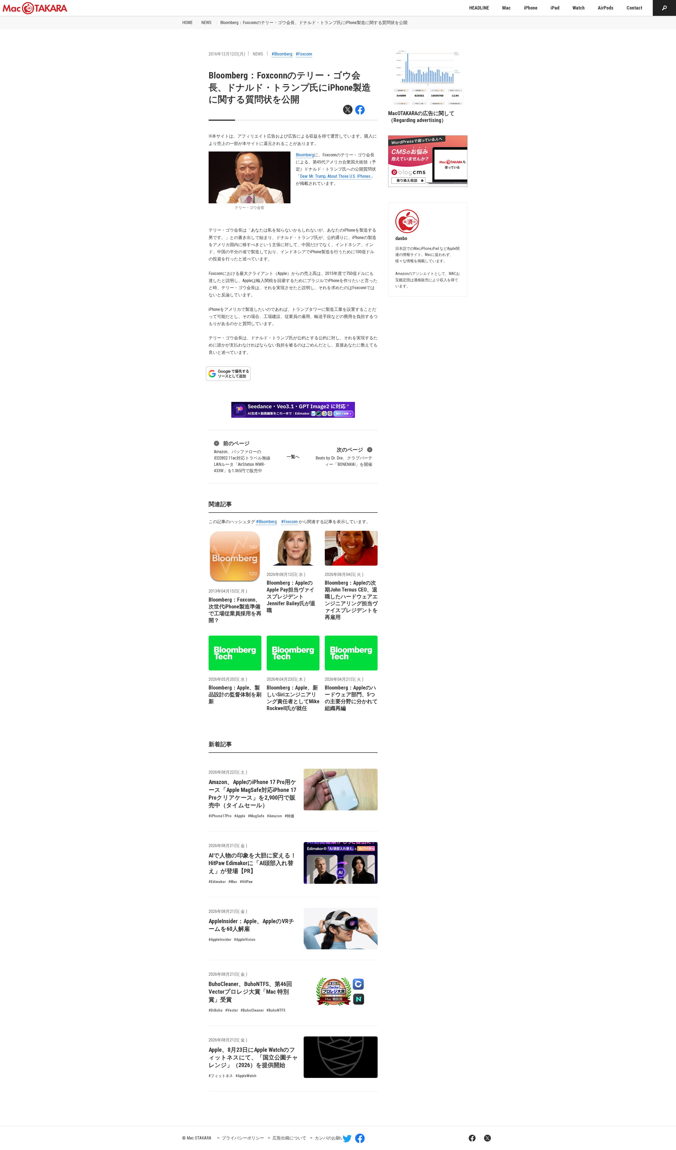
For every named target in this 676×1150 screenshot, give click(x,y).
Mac (506, 8)
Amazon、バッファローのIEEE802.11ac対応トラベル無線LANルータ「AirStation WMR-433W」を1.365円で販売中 (242, 456)
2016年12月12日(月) (227, 54)
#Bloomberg (282, 54)
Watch (578, 8)
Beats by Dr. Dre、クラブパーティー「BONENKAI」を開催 (344, 457)
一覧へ (293, 456)
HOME (187, 22)
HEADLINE (479, 8)
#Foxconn (304, 54)
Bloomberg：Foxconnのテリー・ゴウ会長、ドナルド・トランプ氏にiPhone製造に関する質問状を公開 (313, 22)
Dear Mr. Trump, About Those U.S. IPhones (335, 176)
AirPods (605, 8)
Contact (634, 8)
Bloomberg (305, 154)
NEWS (206, 22)
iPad (555, 8)
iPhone (530, 8)
